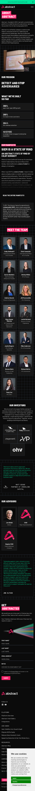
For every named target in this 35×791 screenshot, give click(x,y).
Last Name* (5, 648)
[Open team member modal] (9, 247)
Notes (4, 664)
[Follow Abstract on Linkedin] (3, 705)
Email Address (7, 656)
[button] (33, 2)
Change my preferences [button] (19, 785)
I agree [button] (14, 778)
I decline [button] (14, 781)
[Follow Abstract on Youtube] (6, 705)
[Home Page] (8, 7)
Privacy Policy (14, 671)
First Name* (5, 640)
